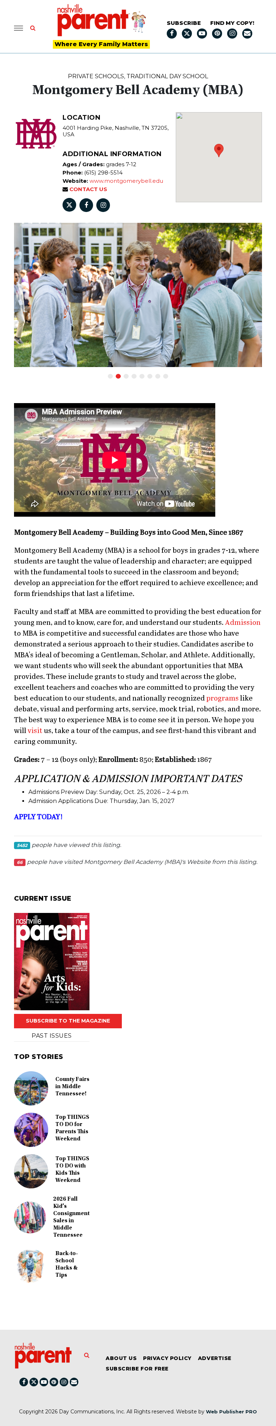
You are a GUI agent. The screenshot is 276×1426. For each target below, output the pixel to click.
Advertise (214, 1358)
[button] (218, 150)
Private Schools (96, 76)
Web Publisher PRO (231, 1411)
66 (20, 862)
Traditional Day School (167, 76)
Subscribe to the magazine (68, 1020)
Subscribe (184, 22)
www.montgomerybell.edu (126, 180)
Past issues (52, 1035)
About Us (121, 1358)
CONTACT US (87, 189)
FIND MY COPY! (232, 22)
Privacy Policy (167, 1358)
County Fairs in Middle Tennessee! (72, 1087)
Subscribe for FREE (137, 1368)
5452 (22, 845)
